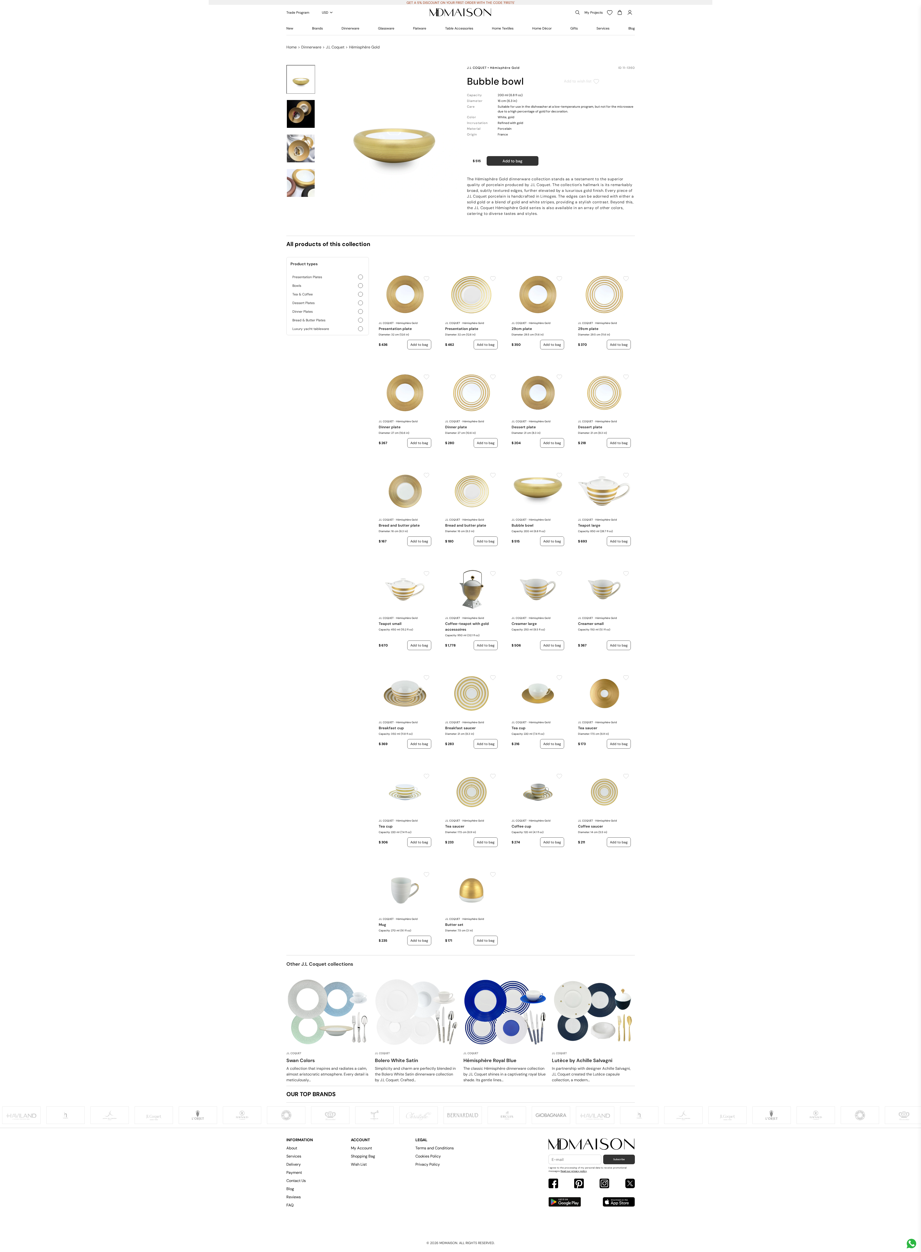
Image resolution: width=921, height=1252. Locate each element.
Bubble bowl (522, 525)
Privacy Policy (427, 1164)
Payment (294, 1172)
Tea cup (518, 728)
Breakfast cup (391, 728)
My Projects (593, 12)
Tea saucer (587, 728)
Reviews (293, 1196)
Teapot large (589, 525)
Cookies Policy (428, 1156)
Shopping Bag (363, 1156)
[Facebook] (553, 1184)
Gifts (574, 28)
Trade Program (297, 12)
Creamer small (591, 623)
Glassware (386, 28)
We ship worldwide (460, 2)
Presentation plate (395, 328)
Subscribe (619, 1159)
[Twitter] (630, 1184)
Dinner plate (390, 427)
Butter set (454, 924)
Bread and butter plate (399, 525)
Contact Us (296, 1180)
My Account (361, 1148)
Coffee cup (521, 826)
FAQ (290, 1205)
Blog (631, 28)
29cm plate (522, 328)
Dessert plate (524, 427)
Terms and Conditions (434, 1148)
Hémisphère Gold (364, 47)
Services (602, 28)
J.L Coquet (335, 47)
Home (291, 47)
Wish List (359, 1164)
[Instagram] (604, 1184)
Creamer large (524, 623)
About (291, 1148)
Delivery (293, 1164)
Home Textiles (503, 28)
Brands (317, 28)
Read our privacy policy (574, 1171)
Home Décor (542, 28)
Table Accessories (459, 28)
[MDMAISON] (460, 12)
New (289, 28)
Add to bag (512, 161)
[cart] (620, 12)
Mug (382, 924)
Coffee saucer (590, 826)
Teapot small (390, 623)
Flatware (419, 28)
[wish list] (610, 12)
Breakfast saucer (460, 728)
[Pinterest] (579, 1184)
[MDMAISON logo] (592, 1144)
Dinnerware (350, 28)
